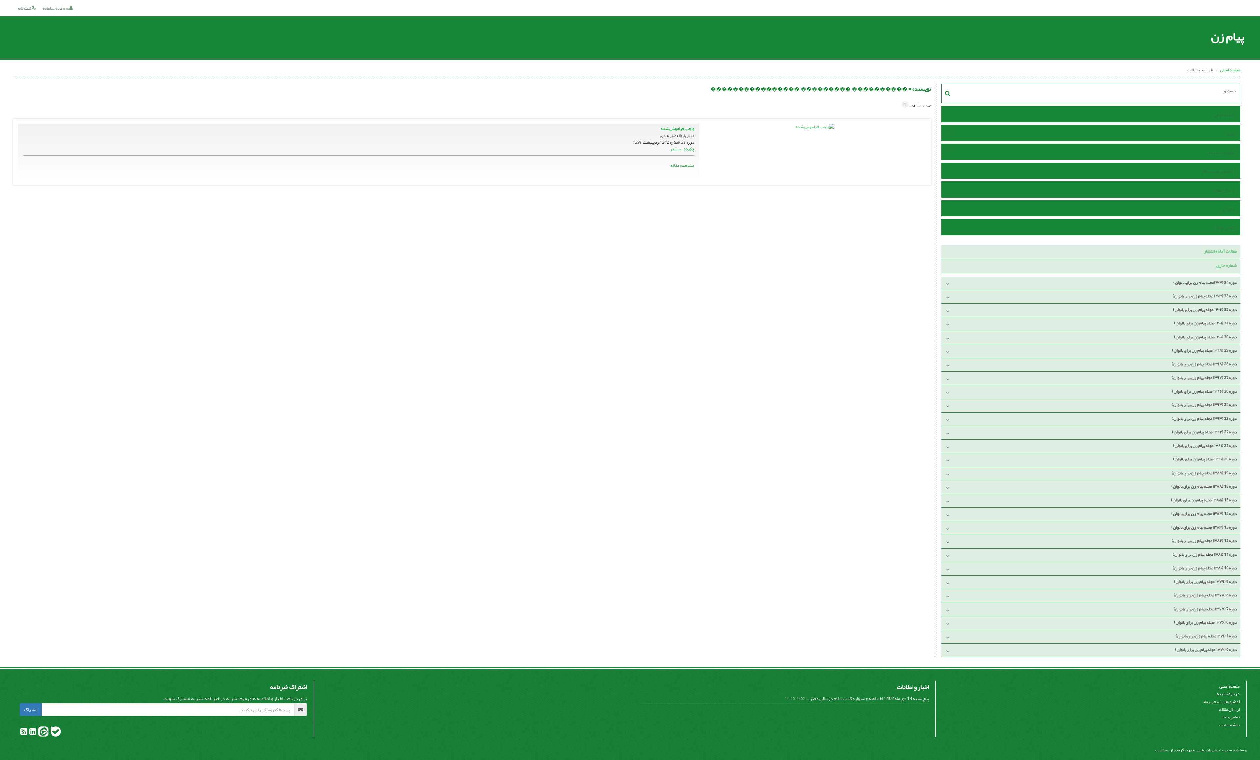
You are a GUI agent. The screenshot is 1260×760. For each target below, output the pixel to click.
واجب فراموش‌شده (677, 128)
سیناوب (1162, 750)
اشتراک (30, 709)
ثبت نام (25, 8)
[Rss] (24, 733)
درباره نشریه (1228, 693)
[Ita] (43, 733)
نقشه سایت (1229, 724)
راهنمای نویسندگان (1217, 171)
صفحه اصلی (1230, 70)
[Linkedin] (32, 733)
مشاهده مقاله (682, 165)
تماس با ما (1225, 228)
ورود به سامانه (56, 8)
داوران (1228, 209)
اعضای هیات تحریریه (1222, 701)
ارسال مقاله (1224, 190)
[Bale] (55, 733)
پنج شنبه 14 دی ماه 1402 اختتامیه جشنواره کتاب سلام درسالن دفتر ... (867, 698)
